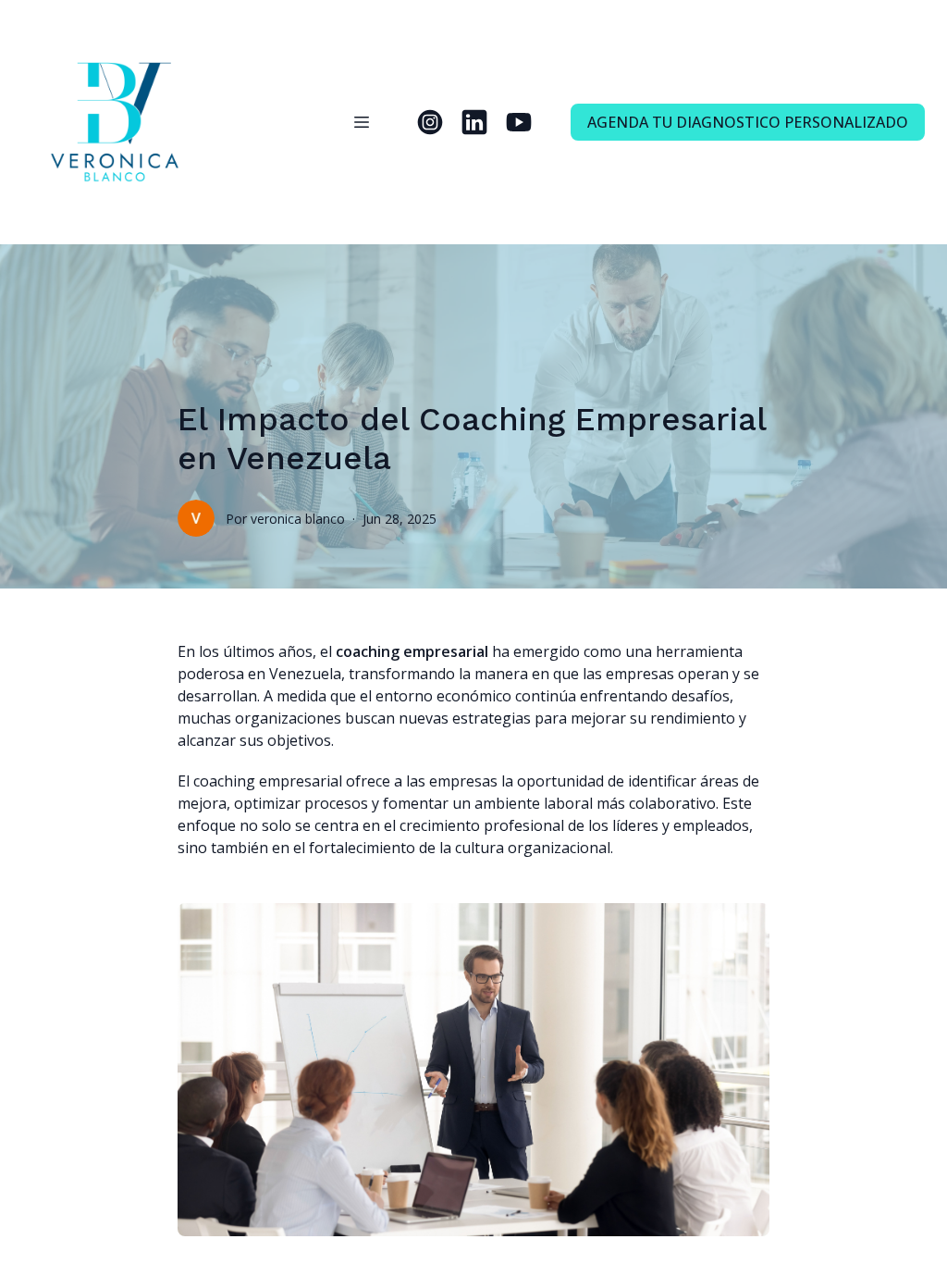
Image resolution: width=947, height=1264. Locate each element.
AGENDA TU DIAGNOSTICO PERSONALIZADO (747, 122)
